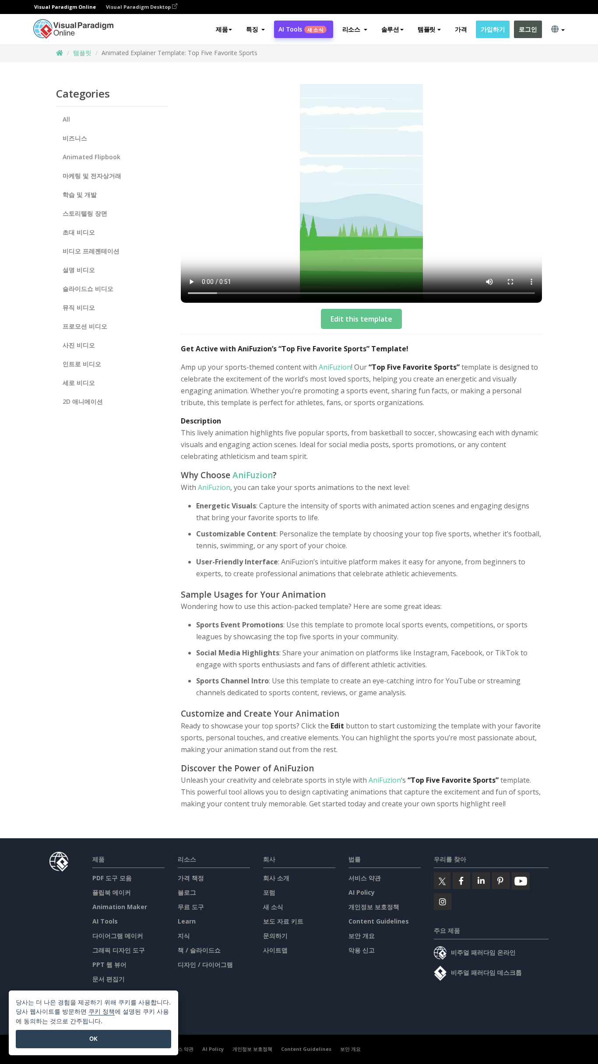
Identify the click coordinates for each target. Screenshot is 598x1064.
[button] (255, 29)
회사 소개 (276, 878)
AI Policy (361, 892)
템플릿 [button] (427, 29)
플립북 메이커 (111, 892)
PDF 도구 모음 (112, 878)
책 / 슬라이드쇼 (199, 950)
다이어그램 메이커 (117, 935)
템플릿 (82, 53)
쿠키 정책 (101, 1011)
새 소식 (273, 907)
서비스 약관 (364, 878)
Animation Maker (119, 907)
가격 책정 (191, 878)
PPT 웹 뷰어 (109, 964)
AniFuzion (335, 367)
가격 (461, 29)
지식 (184, 935)
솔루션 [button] (390, 29)
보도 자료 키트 (283, 921)
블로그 (187, 892)
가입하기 (493, 29)
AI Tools (300, 29)
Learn (187, 921)
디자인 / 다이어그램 (205, 964)
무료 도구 (191, 907)
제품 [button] (222, 29)
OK (93, 1038)
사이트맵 (275, 950)
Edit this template (361, 319)
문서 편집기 (108, 979)
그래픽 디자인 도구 (118, 950)
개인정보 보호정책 (373, 907)
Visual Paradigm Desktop (139, 7)
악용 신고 (361, 950)
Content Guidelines (378, 921)
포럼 (269, 892)
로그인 (528, 29)
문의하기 (275, 935)
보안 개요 (361, 935)
